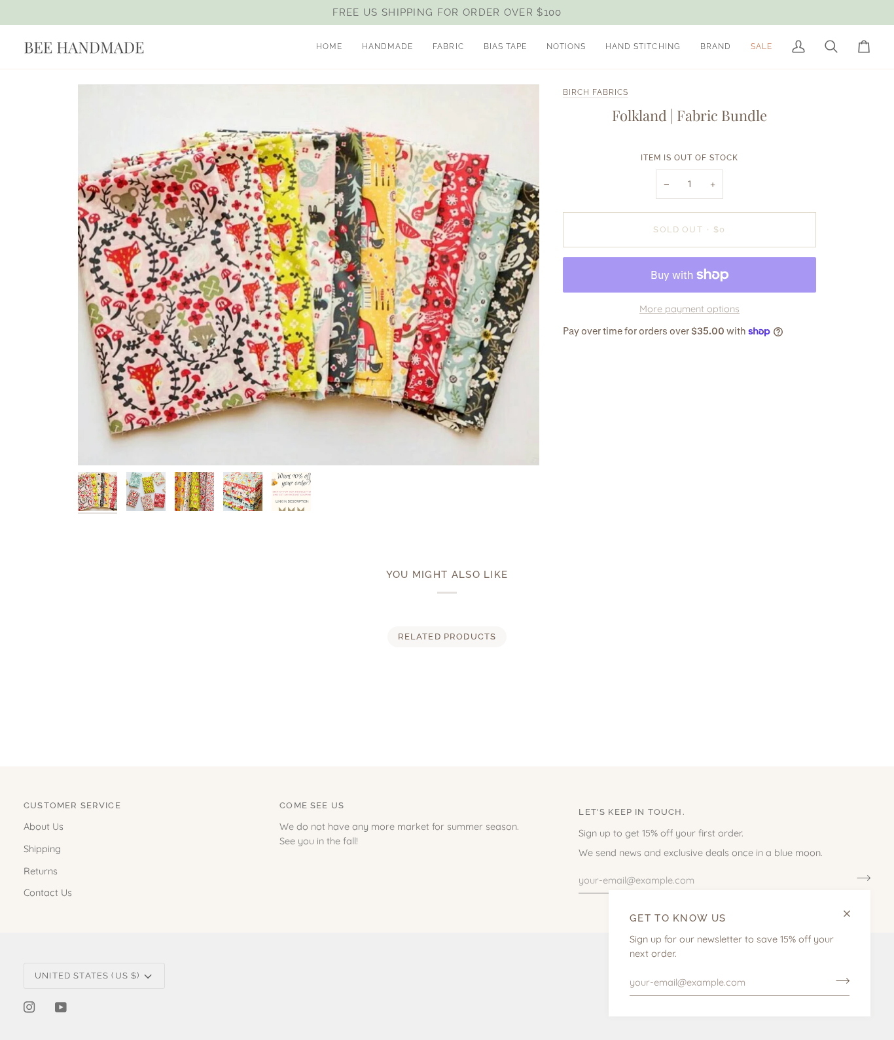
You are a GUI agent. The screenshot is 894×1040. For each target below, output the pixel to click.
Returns (41, 871)
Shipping (42, 848)
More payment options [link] (689, 308)
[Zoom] (308, 274)
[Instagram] (29, 1007)
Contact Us (48, 892)
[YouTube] (61, 1007)
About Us (43, 826)
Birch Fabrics (595, 92)
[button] (387, 47)
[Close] (852, 913)
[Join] (838, 980)
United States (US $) (87, 975)
